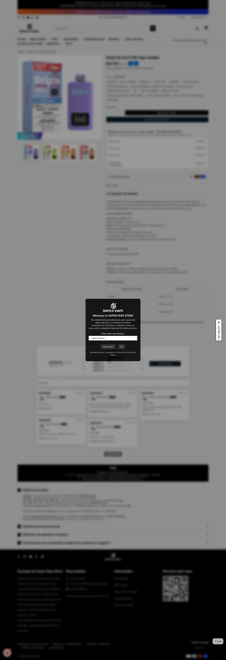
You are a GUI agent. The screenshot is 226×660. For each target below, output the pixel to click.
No (122, 347)
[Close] (219, 323)
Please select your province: (113, 333)
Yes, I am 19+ (108, 347)
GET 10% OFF (218, 332)
